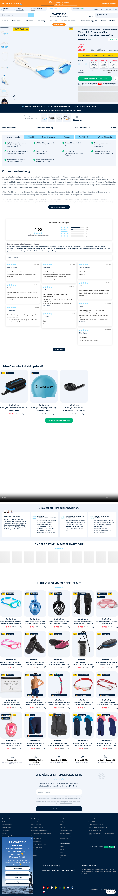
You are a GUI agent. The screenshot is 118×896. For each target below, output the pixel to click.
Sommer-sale (58, 24)
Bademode (29, 21)
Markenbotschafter (36, 836)
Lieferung (4, 833)
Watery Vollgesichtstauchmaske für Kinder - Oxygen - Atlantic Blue (35, 623)
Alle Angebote (63, 822)
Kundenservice (6, 822)
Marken (112, 21)
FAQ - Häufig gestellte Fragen (38, 844)
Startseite (5, 21)
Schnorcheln (17, 877)
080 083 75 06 (98, 9)
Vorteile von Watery (36, 838)
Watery (62, 846)
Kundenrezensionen (36, 841)
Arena (61, 852)
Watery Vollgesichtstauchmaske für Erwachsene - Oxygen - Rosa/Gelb (11, 745)
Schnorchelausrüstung (65, 836)
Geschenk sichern (59, 809)
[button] (14, 62)
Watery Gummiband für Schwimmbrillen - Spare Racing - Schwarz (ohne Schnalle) (74, 410)
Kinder (103, 21)
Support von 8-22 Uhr (59, 760)
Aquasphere (63, 855)
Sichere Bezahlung (6, 827)
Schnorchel (53, 21)
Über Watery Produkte (37, 827)
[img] (11, 264)
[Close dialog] (31, 838)
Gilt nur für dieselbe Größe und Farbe (110, 71)
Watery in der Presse (36, 847)
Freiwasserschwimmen (69, 21)
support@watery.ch (97, 825)
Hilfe (115, 9)
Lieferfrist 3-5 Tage (6, 9)
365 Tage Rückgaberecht (20, 9)
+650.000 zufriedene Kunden (36, 9)
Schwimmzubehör (64, 838)
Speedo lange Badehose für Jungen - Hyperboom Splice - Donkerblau (35, 745)
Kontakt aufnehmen (7, 825)
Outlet (61, 825)
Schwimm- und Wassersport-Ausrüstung (90, 29)
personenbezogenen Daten (66, 803)
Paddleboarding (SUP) (89, 21)
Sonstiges (17, 882)
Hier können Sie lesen (87, 869)
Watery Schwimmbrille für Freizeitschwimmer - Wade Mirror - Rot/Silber (107, 705)
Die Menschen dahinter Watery (39, 830)
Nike (61, 858)
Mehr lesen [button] (46, 305)
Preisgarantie (12, 760)
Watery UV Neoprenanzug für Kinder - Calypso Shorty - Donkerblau (83, 745)
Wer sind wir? (34, 822)
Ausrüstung (41, 21)
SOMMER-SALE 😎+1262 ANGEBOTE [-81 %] (21, 29)
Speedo (62, 849)
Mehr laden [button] (59, 349)
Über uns (108, 9)
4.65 (38, 229)
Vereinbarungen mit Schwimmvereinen (41, 833)
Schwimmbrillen (106, 29)
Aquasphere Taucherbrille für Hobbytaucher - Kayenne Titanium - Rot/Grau (83, 705)
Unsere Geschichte (36, 825)
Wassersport (16, 21)
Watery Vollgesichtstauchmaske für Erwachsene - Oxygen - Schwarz (59, 623)
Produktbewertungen (82, 128)
